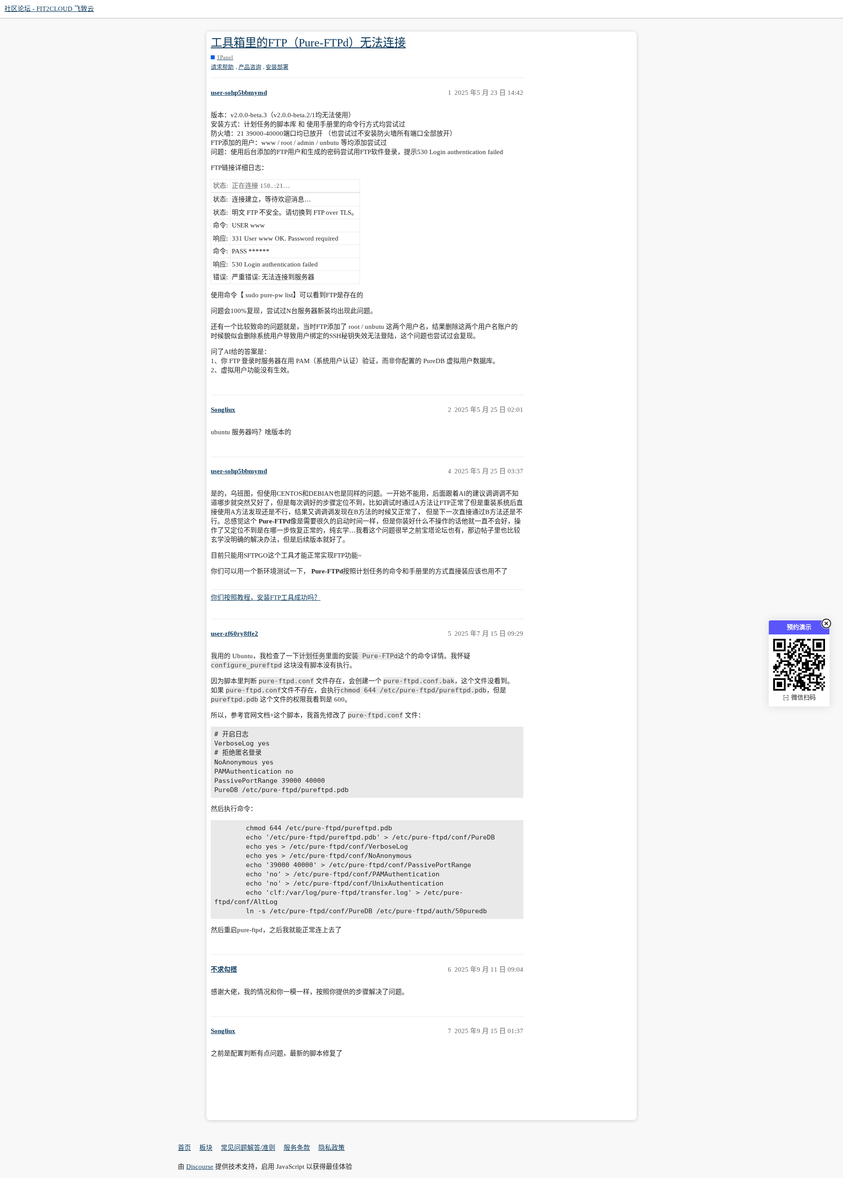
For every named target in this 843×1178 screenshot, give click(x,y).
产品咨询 (249, 67)
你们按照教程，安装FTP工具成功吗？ (266, 597)
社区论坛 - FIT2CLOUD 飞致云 (49, 8)
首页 (184, 1147)
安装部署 (277, 67)
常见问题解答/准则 (248, 1147)
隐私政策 (331, 1147)
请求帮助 (222, 67)
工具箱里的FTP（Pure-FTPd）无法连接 (308, 42)
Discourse (199, 1166)
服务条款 (297, 1147)
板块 (206, 1147)
